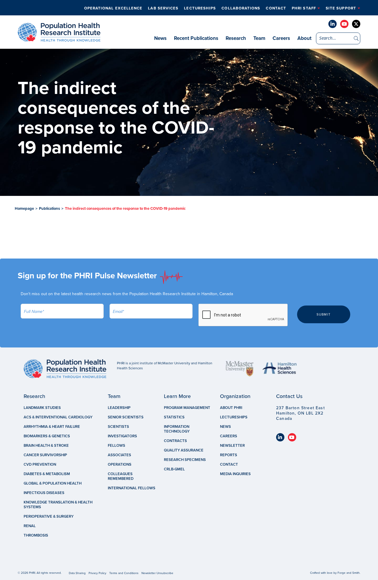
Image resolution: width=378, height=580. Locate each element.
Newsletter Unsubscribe (157, 573)
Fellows (116, 445)
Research (236, 38)
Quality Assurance (183, 450)
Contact (276, 8)
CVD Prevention (40, 464)
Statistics (174, 417)
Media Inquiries (235, 474)
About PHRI (231, 407)
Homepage (24, 208)
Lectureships (200, 8)
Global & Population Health (53, 483)
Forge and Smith (349, 573)
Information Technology (177, 429)
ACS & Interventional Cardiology (58, 417)
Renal (30, 526)
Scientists (118, 426)
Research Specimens (185, 459)
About (304, 38)
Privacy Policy (97, 573)
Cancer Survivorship (45, 455)
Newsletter (232, 445)
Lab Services (163, 8)
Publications (49, 208)
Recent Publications (196, 38)
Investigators (122, 436)
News (160, 38)
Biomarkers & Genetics (47, 436)
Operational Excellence (113, 8)
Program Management (187, 407)
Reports (228, 455)
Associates (119, 455)
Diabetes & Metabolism (47, 474)
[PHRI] (59, 39)
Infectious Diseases (44, 492)
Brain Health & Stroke (46, 445)
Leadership (119, 407)
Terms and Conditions (124, 573)
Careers (281, 38)
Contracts (175, 440)
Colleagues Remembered (120, 476)
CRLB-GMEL (174, 469)
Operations (119, 464)
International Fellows (131, 488)
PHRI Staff (304, 8)
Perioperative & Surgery (49, 516)
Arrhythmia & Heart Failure (52, 426)
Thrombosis (36, 535)
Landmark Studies (42, 407)
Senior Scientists (126, 417)
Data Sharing (77, 573)
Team (259, 38)
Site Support (341, 8)
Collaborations (240, 8)
